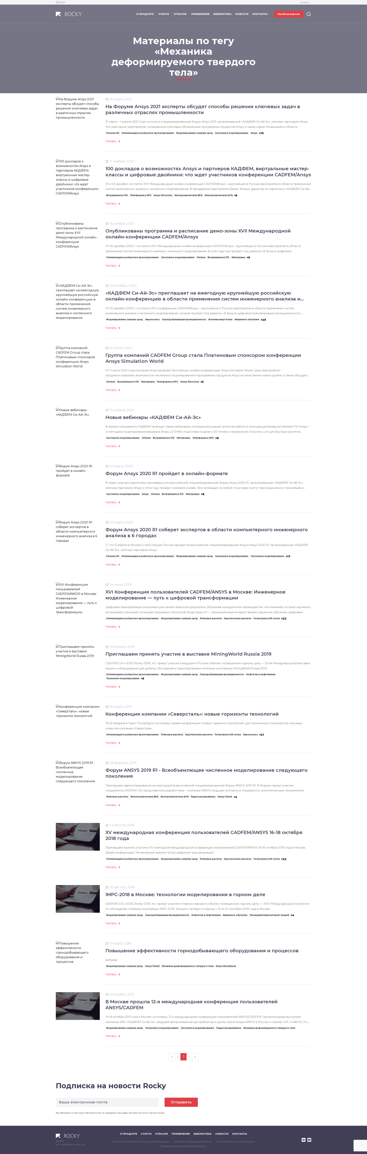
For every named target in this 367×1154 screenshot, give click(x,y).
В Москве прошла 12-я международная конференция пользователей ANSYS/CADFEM (192, 1004)
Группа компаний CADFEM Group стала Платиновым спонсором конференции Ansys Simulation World (203, 358)
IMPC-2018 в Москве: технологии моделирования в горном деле (185, 894)
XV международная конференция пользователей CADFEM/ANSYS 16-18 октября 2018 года (204, 835)
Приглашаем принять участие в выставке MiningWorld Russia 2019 (188, 654)
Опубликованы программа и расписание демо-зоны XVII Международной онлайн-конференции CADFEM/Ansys (198, 234)
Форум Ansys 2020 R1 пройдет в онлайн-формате (167, 473)
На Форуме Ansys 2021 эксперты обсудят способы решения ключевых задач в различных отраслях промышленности (203, 109)
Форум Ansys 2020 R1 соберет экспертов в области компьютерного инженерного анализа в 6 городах (207, 532)
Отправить (181, 1102)
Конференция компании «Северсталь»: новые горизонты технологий (192, 714)
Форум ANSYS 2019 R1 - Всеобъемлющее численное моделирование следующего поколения (207, 773)
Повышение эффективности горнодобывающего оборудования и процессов (202, 950)
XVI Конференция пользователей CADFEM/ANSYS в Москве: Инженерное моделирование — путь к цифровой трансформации (196, 595)
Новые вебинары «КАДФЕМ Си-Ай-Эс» (153, 417)
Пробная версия (289, 14)
